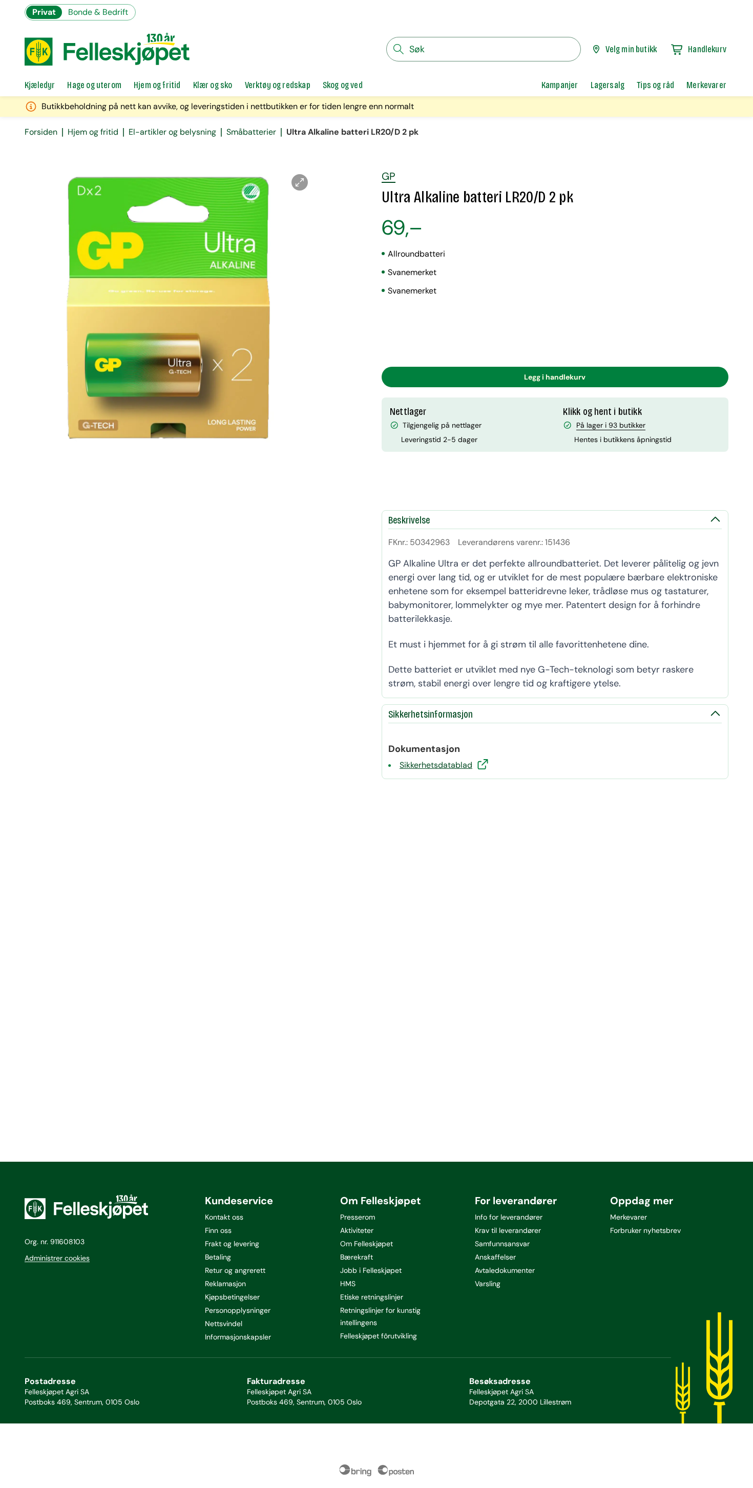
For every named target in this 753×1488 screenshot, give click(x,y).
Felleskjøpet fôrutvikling (378, 1335)
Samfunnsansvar (502, 1243)
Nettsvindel (223, 1323)
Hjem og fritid (93, 132)
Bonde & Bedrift (98, 12)
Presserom (357, 1217)
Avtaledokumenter (505, 1270)
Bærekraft (356, 1257)
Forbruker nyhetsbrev (645, 1230)
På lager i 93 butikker (610, 425)
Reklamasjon (225, 1283)
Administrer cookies (57, 1258)
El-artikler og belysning (172, 132)
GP (388, 176)
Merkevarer (628, 1217)
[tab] (39, 85)
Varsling (487, 1283)
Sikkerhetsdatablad (436, 765)
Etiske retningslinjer (371, 1297)
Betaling (218, 1257)
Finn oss (218, 1230)
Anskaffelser (495, 1257)
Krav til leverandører (508, 1230)
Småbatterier (251, 132)
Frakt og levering (232, 1243)
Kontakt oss (224, 1217)
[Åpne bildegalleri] (299, 182)
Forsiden (41, 132)
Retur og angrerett (235, 1270)
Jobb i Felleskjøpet (371, 1270)
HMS (347, 1283)
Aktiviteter (356, 1230)
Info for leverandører (508, 1217)
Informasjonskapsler (238, 1337)
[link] (559, 85)
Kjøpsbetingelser (232, 1297)
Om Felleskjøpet (366, 1243)
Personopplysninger (237, 1310)
